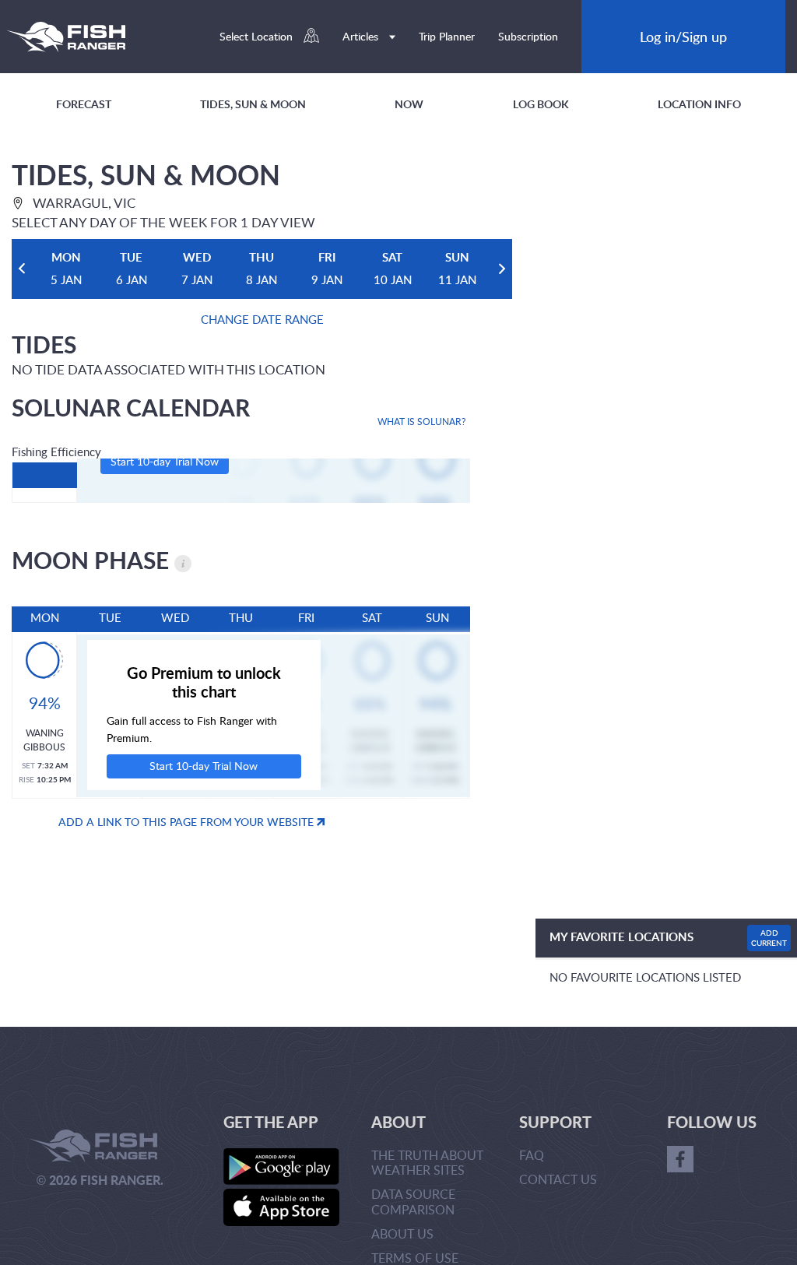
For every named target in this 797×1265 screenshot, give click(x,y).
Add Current (769, 937)
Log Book (541, 104)
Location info (699, 104)
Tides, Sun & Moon (253, 104)
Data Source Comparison (413, 1202)
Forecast (83, 104)
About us (402, 1233)
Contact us (558, 1179)
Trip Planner (447, 36)
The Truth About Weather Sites (427, 1163)
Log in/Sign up (683, 36)
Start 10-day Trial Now (165, 461)
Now (409, 104)
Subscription (528, 36)
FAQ (531, 1155)
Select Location (257, 36)
